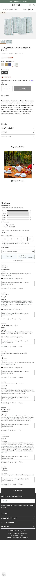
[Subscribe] (33, 501)
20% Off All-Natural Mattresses (18, 1)
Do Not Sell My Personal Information (17, 537)
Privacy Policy (24, 533)
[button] (34, 5)
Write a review (19, 54)
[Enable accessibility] (4, 574)
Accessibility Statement (17, 535)
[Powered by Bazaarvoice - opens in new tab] (17, 181)
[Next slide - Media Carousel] (33, 164)
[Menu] (2, 5)
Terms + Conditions (13, 533)
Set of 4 (4, 73)
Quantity (4, 85)
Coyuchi (14, 531)
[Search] (30, 5)
